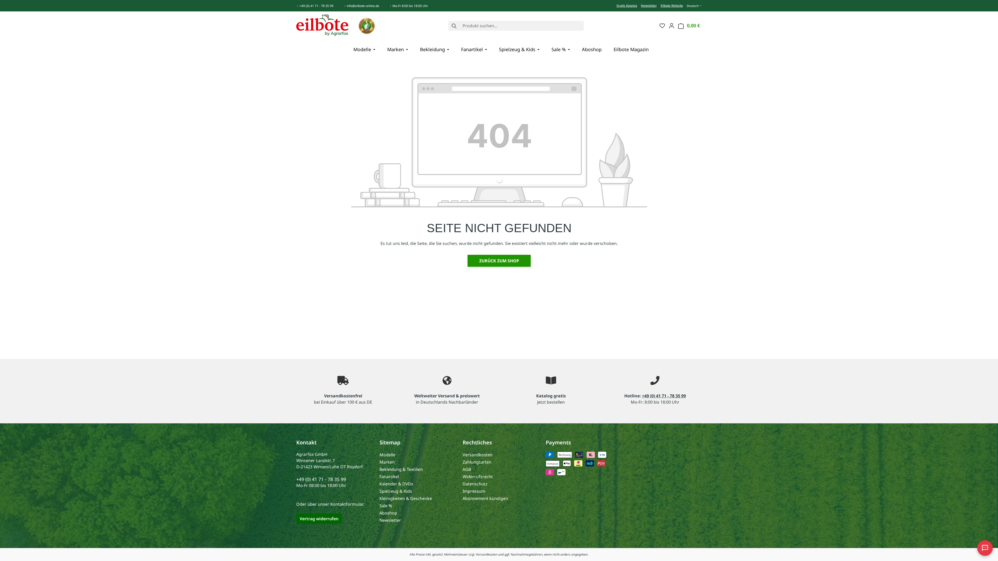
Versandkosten (478, 455)
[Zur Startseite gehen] (322, 25)
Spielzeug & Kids (395, 491)
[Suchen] (454, 26)
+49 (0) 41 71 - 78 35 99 (316, 6)
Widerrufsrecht (478, 476)
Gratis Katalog (626, 5)
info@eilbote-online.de (363, 6)
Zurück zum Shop (499, 261)
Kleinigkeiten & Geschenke (405, 498)
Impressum (474, 491)
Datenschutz (475, 484)
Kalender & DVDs (396, 484)
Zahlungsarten (477, 462)
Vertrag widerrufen (319, 519)
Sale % (385, 506)
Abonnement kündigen (485, 498)
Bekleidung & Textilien (401, 469)
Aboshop (388, 513)
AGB (467, 469)
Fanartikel (389, 476)
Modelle (387, 455)
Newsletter (649, 5)
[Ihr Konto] (671, 25)
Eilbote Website (672, 5)
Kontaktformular (346, 504)
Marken (387, 462)
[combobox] (522, 26)
